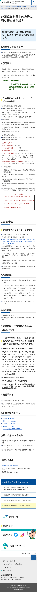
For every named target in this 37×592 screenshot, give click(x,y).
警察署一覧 (13, 517)
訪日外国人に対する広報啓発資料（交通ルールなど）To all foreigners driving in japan (19, 488)
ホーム (3, 6)
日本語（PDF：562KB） (10, 418)
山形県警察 (15, 6)
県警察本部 (5, 465)
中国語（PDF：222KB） (10, 423)
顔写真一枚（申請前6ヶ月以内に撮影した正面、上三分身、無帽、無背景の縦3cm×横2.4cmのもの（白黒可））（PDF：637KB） (19, 241)
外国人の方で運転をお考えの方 (17, 482)
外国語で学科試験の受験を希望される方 (16, 495)
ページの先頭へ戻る (33, 557)
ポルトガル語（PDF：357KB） (12, 429)
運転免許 (21, 6)
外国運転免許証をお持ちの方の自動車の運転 (17, 500)
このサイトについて (9, 561)
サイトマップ (7, 570)
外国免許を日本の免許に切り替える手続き (17, 505)
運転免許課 (14, 465)
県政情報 (8, 6)
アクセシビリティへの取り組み (12, 564)
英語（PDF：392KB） (9, 421)
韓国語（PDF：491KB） (10, 426)
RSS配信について (8, 567)
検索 (34, 3)
